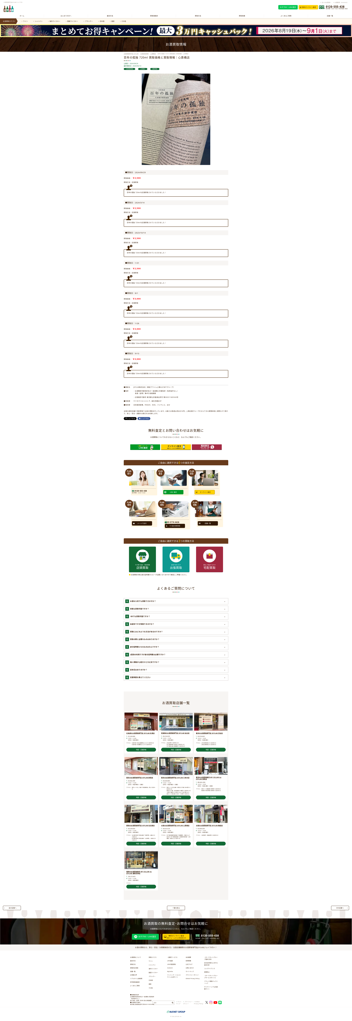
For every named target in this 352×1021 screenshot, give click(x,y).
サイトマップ (190, 971)
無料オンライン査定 (309, 7)
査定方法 (110, 16)
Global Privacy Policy (193, 978)
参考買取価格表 (135, 982)
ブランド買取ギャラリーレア (211, 982)
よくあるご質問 (286, 16)
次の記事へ (340, 908)
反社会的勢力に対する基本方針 (211, 964)
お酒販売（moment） (341, 2)
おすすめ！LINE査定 (288, 7)
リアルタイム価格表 (136, 978)
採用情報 (188, 961)
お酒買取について (135, 957)
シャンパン (39, 21)
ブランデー (89, 21)
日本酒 (102, 21)
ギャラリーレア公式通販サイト (211, 988)
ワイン (25, 21)
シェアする (131, 419)
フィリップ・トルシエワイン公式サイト (174, 976)
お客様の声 (133, 975)
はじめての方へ (66, 16)
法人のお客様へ (326, 2)
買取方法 (198, 16)
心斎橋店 (153, 54)
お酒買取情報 (144, 54)
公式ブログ (189, 964)
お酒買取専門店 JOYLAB (131, 54)
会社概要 (188, 957)
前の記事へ (12, 908)
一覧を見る (176, 908)
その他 (123, 21)
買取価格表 (154, 16)
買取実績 (242, 16)
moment (170, 968)
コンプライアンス (209, 968)
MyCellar (170, 971)
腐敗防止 (207, 972)
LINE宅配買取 (171, 964)
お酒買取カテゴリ (9, 21)
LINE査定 (170, 961)
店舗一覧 (330, 16)
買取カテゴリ (153, 957)
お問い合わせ (190, 968)
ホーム (22, 16)
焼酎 (112, 21)
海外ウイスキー (55, 21)
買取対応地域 (134, 968)
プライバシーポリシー (192, 975)
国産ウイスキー (72, 21)
